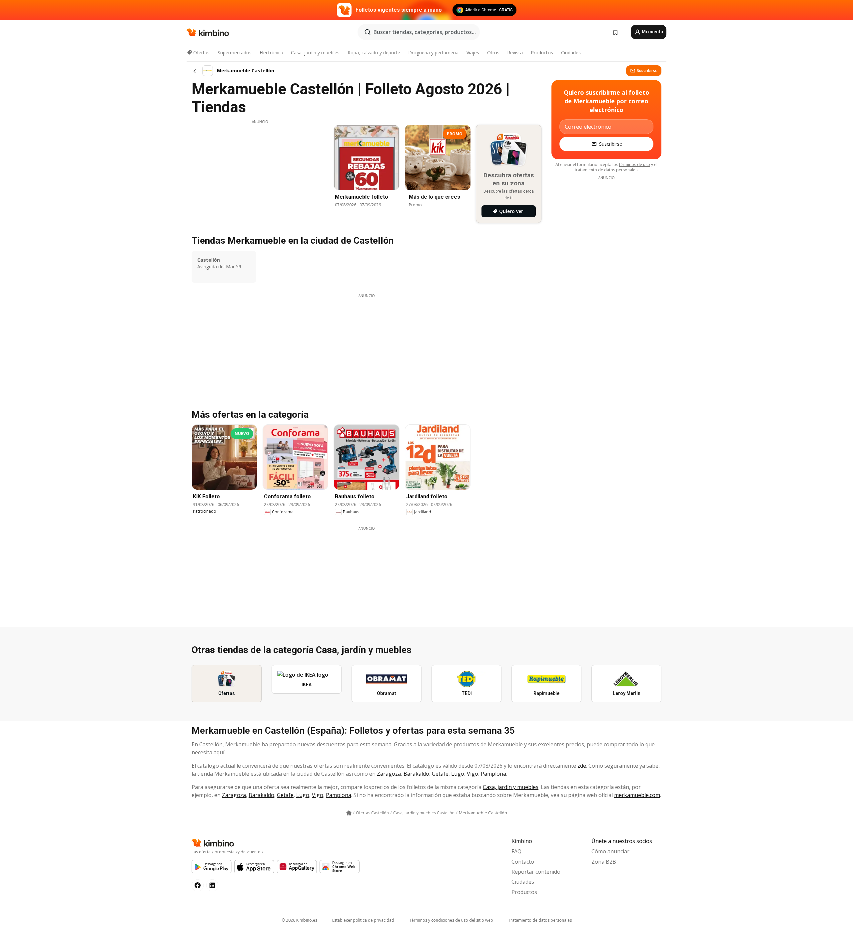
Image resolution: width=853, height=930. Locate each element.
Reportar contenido (535, 871)
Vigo (472, 773)
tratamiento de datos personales (606, 170)
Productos (542, 52)
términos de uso (634, 164)
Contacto (522, 861)
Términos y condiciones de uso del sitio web (451, 920)
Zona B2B (603, 861)
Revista (515, 52)
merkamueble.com (637, 795)
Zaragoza (389, 773)
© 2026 (299, 920)
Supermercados (235, 52)
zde (581, 765)
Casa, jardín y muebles (315, 52)
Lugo (457, 773)
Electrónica (271, 52)
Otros (493, 52)
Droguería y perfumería (433, 52)
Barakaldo (416, 773)
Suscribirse (647, 70)
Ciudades (571, 52)
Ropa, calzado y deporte (374, 52)
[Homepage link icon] (349, 813)
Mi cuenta (652, 31)
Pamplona (493, 773)
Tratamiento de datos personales (540, 920)
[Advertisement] (260, 171)
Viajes (472, 52)
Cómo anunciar (610, 851)
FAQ (516, 851)
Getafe (440, 773)
